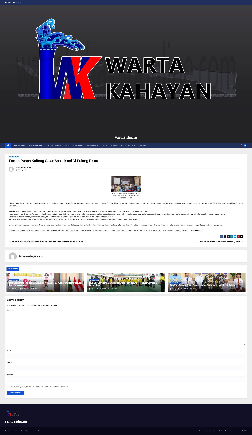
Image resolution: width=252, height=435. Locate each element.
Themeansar (41, 431)
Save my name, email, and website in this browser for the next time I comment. (38, 387)
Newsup (33, 431)
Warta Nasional (35, 145)
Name (10, 351)
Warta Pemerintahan (73, 145)
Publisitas (237, 431)
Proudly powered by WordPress (15, 431)
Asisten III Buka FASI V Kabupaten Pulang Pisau (220, 241)
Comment (11, 310)
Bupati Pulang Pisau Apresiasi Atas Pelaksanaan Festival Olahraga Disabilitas (123, 284)
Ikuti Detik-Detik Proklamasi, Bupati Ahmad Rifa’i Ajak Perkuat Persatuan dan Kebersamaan (45, 284)
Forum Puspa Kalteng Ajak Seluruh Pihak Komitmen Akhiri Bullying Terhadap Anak (47, 241)
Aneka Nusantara (54, 145)
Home (200, 431)
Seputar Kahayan (110, 145)
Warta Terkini (19, 145)
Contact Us (207, 431)
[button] (241, 145)
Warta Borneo (93, 145)
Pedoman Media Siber (226, 431)
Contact (142, 145)
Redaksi (244, 431)
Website (10, 375)
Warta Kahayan (126, 137)
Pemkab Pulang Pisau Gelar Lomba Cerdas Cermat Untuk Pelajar (203, 285)
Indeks (215, 431)
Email (9, 363)
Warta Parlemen (128, 145)
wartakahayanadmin (24, 167)
